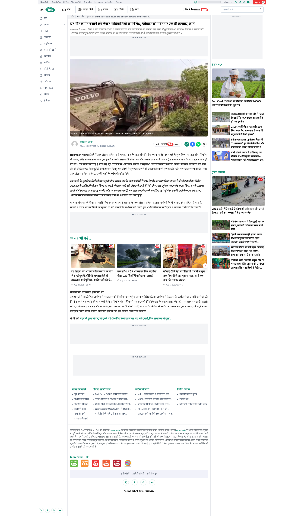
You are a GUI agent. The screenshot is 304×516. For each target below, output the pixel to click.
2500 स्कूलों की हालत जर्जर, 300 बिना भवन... (113, 404)
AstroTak (109, 2)
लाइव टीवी (88, 9)
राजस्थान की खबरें (81, 404)
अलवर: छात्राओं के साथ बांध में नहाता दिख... (111, 399)
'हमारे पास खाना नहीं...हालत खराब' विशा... (154, 404)
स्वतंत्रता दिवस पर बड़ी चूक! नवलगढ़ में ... (153, 409)
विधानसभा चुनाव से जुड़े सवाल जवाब (193, 404)
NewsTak (44, 2)
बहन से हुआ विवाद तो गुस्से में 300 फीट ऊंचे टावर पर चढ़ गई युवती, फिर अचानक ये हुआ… (125, 318)
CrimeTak (88, 2)
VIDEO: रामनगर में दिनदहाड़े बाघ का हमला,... (155, 399)
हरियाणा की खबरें (81, 419)
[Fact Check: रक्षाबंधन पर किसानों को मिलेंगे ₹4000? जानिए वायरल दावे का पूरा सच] (238, 83)
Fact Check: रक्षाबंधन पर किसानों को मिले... (112, 394)
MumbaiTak (76, 2)
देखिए (121, 9)
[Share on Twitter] (204, 144)
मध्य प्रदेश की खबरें (81, 399)
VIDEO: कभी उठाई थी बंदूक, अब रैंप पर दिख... (155, 414)
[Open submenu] (64, 25)
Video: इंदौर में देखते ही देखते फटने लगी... (154, 394)
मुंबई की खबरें (79, 414)
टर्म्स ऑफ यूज (152, 473)
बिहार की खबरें (80, 409)
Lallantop (99, 2)
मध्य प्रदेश (81, 16)
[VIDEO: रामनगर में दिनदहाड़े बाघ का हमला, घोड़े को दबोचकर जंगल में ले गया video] (221, 225)
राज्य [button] (137, 9)
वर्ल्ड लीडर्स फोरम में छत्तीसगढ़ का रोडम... (111, 414)
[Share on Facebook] (192, 144)
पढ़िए (105, 9)
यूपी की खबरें (79, 394)
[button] (199, 9)
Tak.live (119, 2)
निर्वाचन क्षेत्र (184, 399)
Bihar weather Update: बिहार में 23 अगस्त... (113, 409)
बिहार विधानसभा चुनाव (188, 394)
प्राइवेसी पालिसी (138, 473)
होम (68, 9)
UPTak (66, 2)
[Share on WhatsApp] (198, 144)
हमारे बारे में (125, 473)
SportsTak (56, 2)
